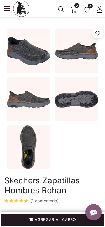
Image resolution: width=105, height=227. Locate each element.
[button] (52, 220)
